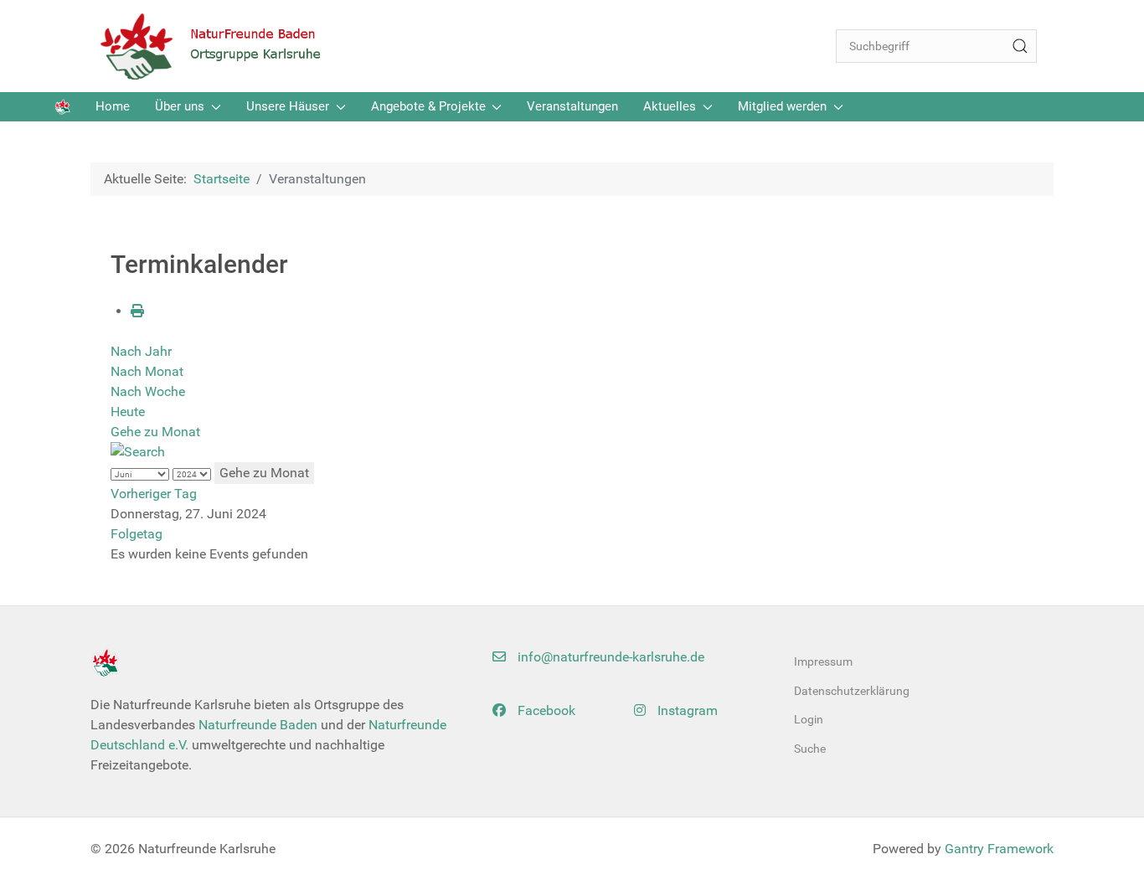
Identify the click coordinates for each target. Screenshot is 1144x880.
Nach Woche (148, 391)
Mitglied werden (782, 106)
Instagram (686, 710)
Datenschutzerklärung (852, 690)
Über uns (179, 106)
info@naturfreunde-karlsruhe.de (609, 657)
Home (112, 106)
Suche (810, 748)
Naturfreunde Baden (257, 725)
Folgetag (136, 534)
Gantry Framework (999, 849)
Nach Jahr (141, 351)
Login (808, 719)
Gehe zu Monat (155, 432)
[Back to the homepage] (220, 46)
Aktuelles (669, 106)
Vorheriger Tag (154, 494)
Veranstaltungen (572, 106)
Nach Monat (147, 371)
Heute (128, 411)
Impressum (823, 661)
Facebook (544, 710)
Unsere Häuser (287, 106)
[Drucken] (137, 311)
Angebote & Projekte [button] (428, 106)
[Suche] (1020, 46)
